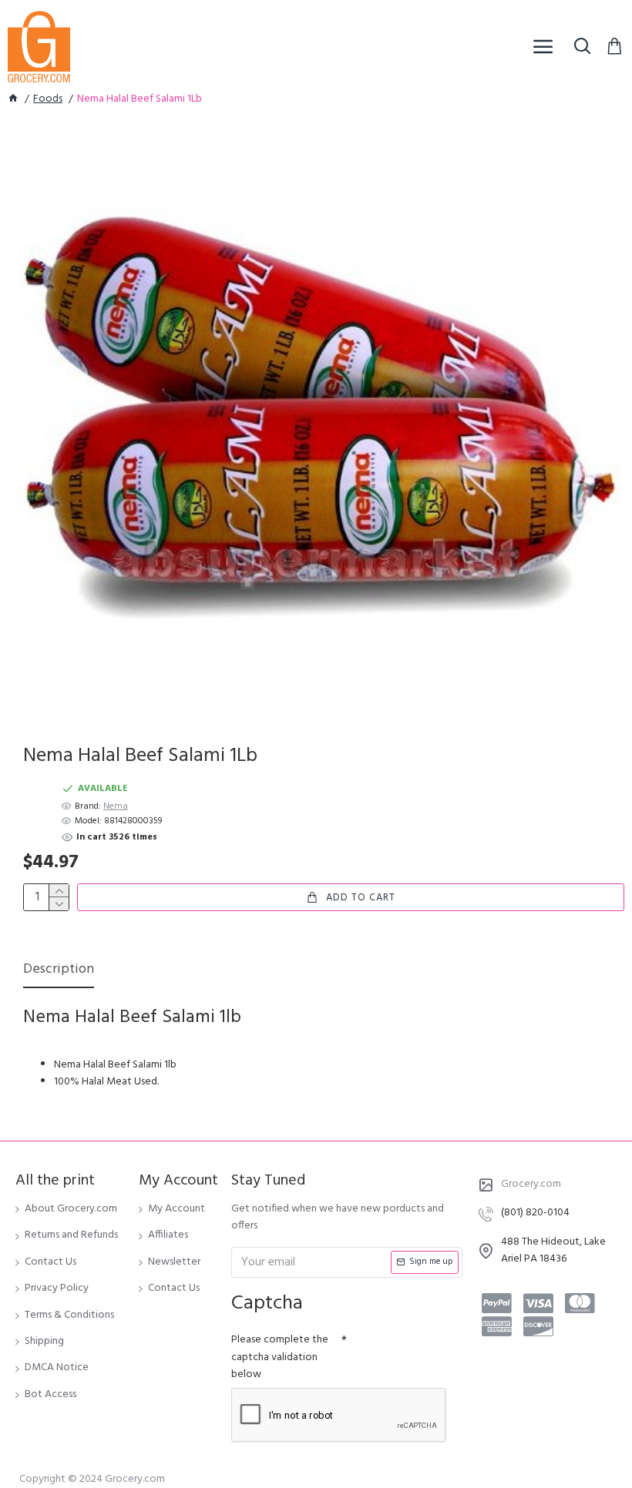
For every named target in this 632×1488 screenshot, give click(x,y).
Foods (47, 99)
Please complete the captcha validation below (279, 1357)
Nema (115, 806)
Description (58, 970)
